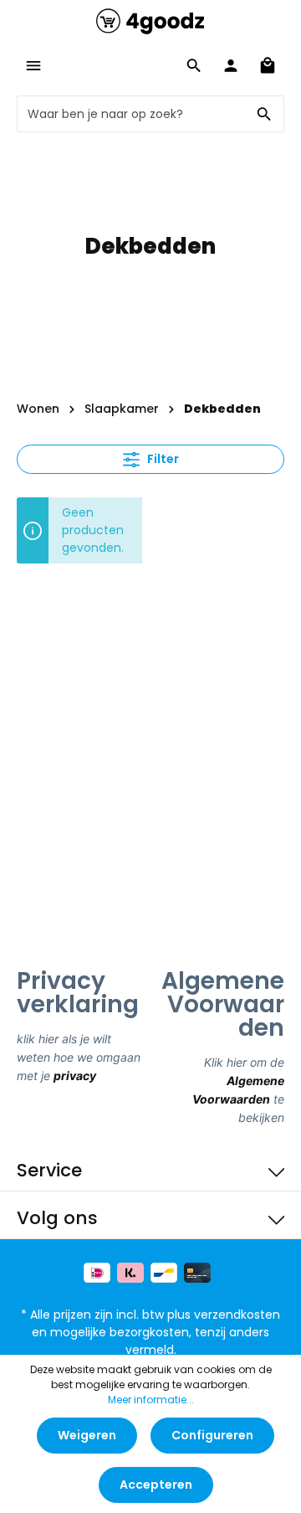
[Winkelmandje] (267, 65)
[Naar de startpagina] (150, 21)
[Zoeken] (264, 113)
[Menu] (33, 65)
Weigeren (87, 1435)
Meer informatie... (151, 1399)
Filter (162, 458)
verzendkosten (237, 1314)
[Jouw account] (230, 65)
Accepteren (156, 1484)
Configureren (212, 1435)
